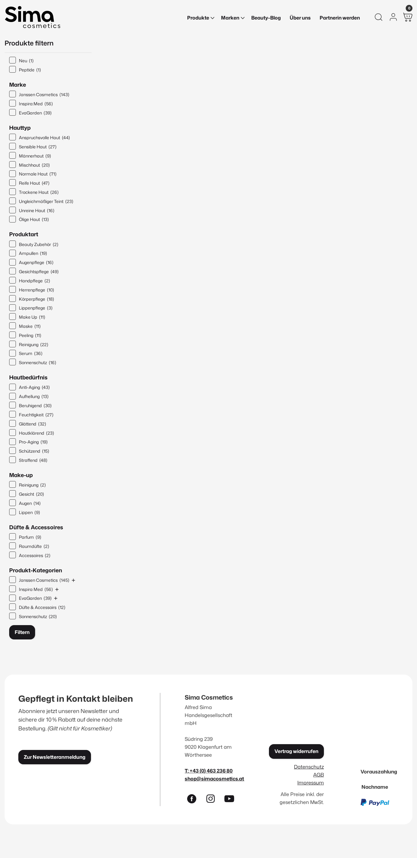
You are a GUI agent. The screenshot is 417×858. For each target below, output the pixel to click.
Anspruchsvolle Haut (44, 137)
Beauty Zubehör (38, 244)
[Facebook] (194, 800)
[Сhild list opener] (73, 580)
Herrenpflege (36, 290)
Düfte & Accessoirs (42, 607)
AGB (318, 774)
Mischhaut (34, 165)
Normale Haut (37, 174)
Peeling (30, 335)
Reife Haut (34, 183)
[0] (407, 17)
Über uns (300, 17)
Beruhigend (35, 405)
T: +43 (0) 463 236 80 (209, 770)
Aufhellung (34, 396)
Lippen (29, 512)
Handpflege (34, 281)
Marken (230, 17)
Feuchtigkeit (36, 415)
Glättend (32, 424)
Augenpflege (36, 262)
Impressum (310, 782)
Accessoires (34, 555)
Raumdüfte (34, 546)
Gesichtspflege (39, 271)
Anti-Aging (34, 387)
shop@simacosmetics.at (214, 778)
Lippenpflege (36, 308)
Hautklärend (36, 433)
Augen (30, 503)
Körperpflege (36, 299)
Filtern (22, 632)
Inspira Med (36, 589)
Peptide (30, 70)
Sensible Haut (37, 147)
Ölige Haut (34, 219)
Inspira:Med (36, 104)
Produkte (198, 17)
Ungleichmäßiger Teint (46, 201)
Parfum (30, 537)
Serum (30, 353)
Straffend (33, 460)
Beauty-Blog (266, 17)
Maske (30, 326)
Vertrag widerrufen (296, 751)
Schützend (34, 451)
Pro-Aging (33, 442)
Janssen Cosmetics (44, 94)
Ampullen (33, 253)
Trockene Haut (39, 192)
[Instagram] (213, 800)
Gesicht (31, 494)
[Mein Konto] (393, 17)
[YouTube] (232, 800)
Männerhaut (35, 156)
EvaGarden (35, 113)
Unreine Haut (36, 210)
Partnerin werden (340, 17)
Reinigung (33, 344)
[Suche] (378, 17)
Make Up (32, 317)
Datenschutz (309, 766)
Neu (26, 60)
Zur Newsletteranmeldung (54, 757)
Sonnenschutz (37, 362)
